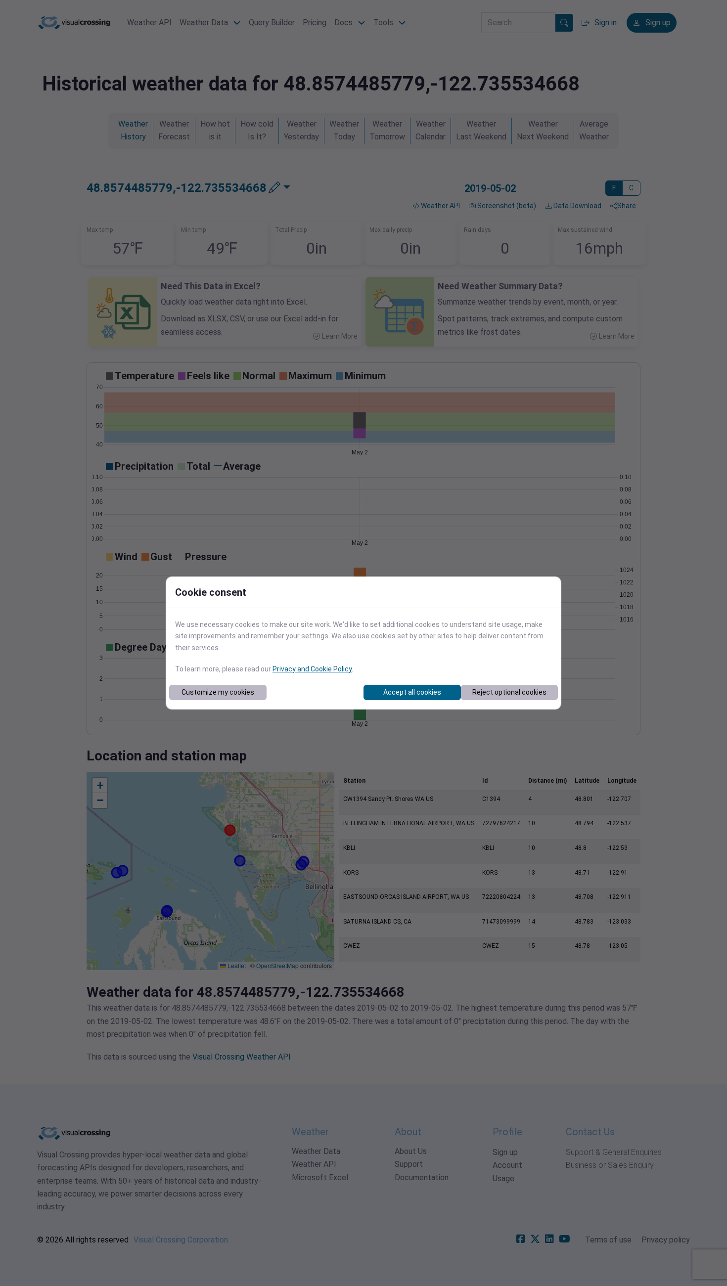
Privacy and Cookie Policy (312, 669)
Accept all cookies (412, 692)
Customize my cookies (218, 692)
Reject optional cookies (509, 692)
